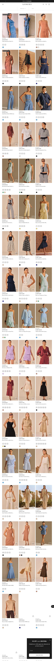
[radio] (3, 44)
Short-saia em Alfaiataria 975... (7, 367)
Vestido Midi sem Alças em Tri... (24, 259)
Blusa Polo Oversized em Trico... (41, 150)
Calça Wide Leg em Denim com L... (25, 41)
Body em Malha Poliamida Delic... (25, 658)
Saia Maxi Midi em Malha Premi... (24, 549)
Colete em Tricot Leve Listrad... (41, 186)
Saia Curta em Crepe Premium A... (8, 186)
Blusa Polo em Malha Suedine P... (24, 150)
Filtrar (33, 8)
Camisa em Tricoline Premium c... (24, 440)
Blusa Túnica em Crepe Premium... (25, 512)
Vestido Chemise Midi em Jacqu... (41, 331)
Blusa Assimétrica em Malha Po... (41, 41)
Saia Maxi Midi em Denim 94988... (8, 585)
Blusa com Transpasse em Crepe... (41, 295)
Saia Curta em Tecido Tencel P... (7, 150)
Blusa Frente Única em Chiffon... (24, 186)
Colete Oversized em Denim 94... (8, 41)
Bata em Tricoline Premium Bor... (7, 476)
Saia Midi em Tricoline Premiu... (24, 476)
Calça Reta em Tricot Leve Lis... (7, 222)
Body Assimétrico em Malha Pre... (8, 549)
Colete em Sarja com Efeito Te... (24, 295)
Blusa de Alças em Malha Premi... (8, 440)
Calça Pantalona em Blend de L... (8, 512)
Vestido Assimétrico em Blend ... (24, 77)
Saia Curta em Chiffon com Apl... (24, 404)
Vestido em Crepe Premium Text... (24, 585)
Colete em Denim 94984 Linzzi (41, 77)
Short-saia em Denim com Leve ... (41, 549)
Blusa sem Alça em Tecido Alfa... (41, 222)
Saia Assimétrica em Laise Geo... (41, 259)
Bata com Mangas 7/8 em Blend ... (42, 367)
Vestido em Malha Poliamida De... (8, 77)
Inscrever (39, 655)
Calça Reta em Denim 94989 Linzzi (8, 113)
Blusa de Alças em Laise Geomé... (8, 295)
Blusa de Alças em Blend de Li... (41, 476)
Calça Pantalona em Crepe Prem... (41, 512)
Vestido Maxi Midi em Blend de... (8, 259)
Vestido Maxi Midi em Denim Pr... (41, 585)
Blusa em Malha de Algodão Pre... (8, 621)
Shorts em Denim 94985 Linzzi (24, 621)
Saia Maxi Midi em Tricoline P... (41, 440)
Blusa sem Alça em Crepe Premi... (8, 331)
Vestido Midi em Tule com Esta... (7, 658)
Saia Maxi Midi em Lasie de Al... (41, 404)
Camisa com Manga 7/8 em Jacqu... (25, 331)
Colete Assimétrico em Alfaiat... (24, 367)
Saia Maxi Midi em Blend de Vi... (8, 404)
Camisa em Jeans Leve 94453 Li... (41, 113)
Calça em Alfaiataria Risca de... (24, 222)
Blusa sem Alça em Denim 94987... (25, 113)
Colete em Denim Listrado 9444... (41, 621)
